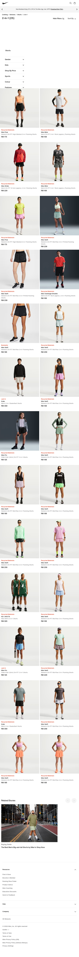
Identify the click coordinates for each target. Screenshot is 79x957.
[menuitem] (6, 929)
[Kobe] (19, 377)
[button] (15, 59)
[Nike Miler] (59, 108)
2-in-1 (25, 14)
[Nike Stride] (19, 162)
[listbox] (72, 18)
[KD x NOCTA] (19, 592)
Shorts (19, 14)
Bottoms (12, 14)
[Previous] (2, 9)
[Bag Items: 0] (75, 3)
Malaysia (8, 919)
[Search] (70, 3)
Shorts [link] (7, 50)
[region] (39, 82)
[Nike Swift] (59, 215)
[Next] (77, 9)
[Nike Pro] (19, 431)
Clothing (5, 14)
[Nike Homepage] (5, 3)
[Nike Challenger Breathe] (59, 269)
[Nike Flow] (19, 108)
